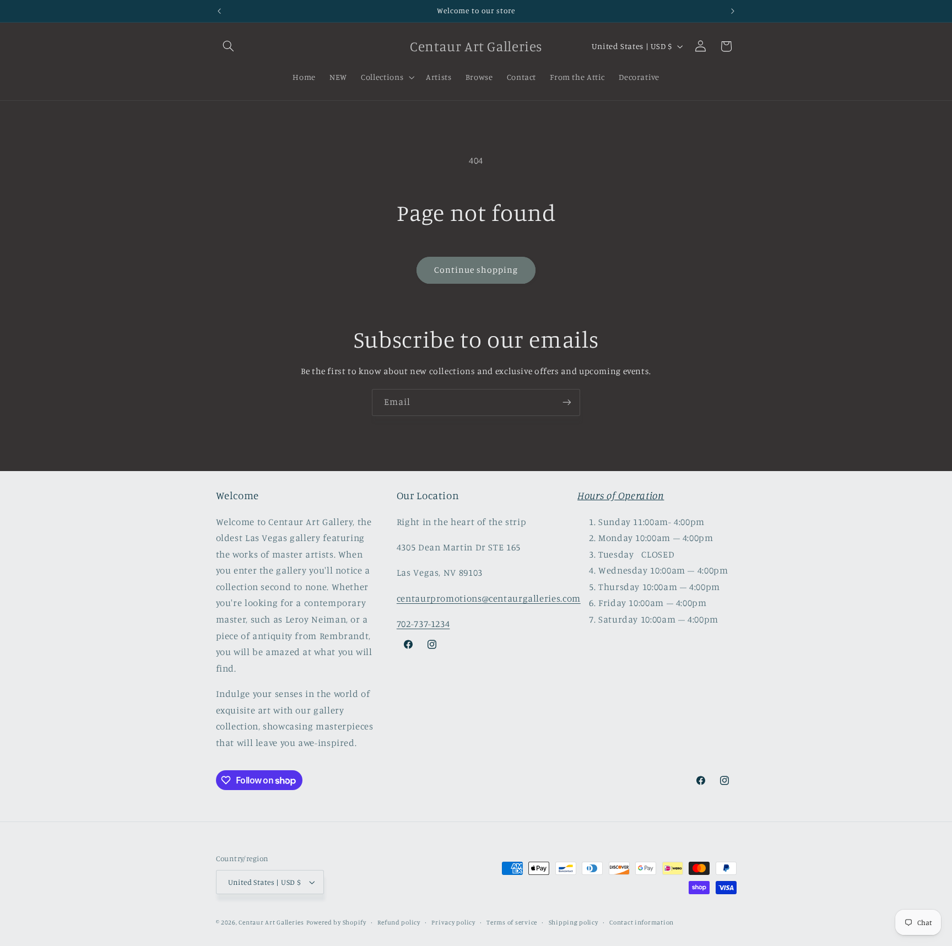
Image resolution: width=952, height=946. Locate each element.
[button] (228, 46)
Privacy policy (453, 922)
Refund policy (398, 922)
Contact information (641, 922)
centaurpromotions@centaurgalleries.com (489, 598)
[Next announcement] (733, 11)
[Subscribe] (567, 402)
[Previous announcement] (219, 11)
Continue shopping (476, 269)
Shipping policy (573, 922)
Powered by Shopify (336, 922)
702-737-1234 (423, 623)
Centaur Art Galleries (271, 922)
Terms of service (511, 922)
